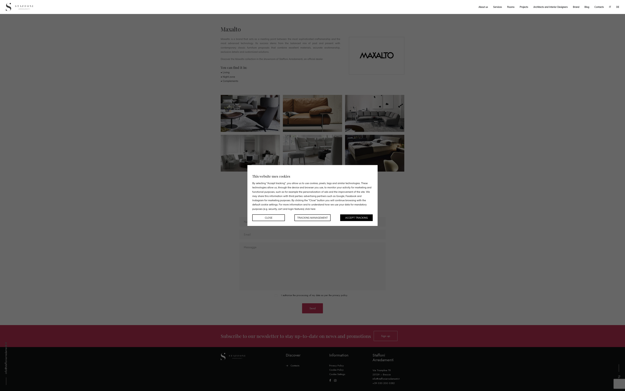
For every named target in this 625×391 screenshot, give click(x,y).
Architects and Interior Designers (550, 7)
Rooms (510, 7)
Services (497, 7)
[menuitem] (610, 7)
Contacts (599, 7)
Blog (586, 7)
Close (268, 217)
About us (483, 7)
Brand (576, 7)
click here (310, 208)
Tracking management (312, 217)
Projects (524, 7)
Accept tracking (356, 217)
